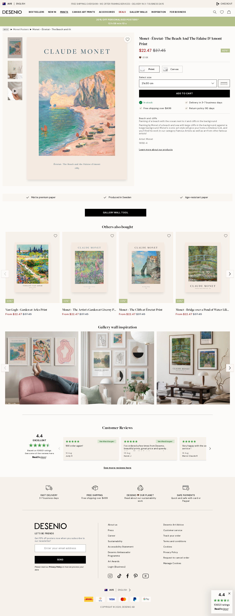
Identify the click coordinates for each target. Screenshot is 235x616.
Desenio (126, 607)
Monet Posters (21, 29)
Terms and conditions (174, 541)
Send (60, 559)
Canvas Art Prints (83, 12)
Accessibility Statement (120, 546)
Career (111, 535)
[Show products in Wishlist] (221, 12)
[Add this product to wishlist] (127, 39)
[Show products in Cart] (228, 12)
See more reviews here (117, 467)
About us (113, 524)
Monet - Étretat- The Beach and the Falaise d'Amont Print (52, 29)
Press (111, 530)
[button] (224, 83)
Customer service (172, 530)
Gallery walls (139, 12)
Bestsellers (36, 12)
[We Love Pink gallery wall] (41, 367)
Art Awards (114, 561)
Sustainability (115, 541)
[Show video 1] (15, 91)
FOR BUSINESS (178, 12)
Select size (145, 77)
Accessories (107, 12)
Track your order (172, 535)
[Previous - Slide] (5, 274)
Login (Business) (117, 566)
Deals (122, 12)
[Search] (214, 12)
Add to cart (184, 93)
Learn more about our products (156, 149)
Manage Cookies (172, 563)
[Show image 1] (15, 47)
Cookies (167, 546)
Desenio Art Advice (173, 524)
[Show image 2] (15, 70)
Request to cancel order (176, 557)
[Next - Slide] (230, 274)
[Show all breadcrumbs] (6, 29)
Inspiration (158, 12)
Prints (64, 12)
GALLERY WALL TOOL (115, 212)
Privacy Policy (55, 567)
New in (52, 12)
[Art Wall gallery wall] (117, 367)
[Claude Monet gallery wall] (193, 367)
